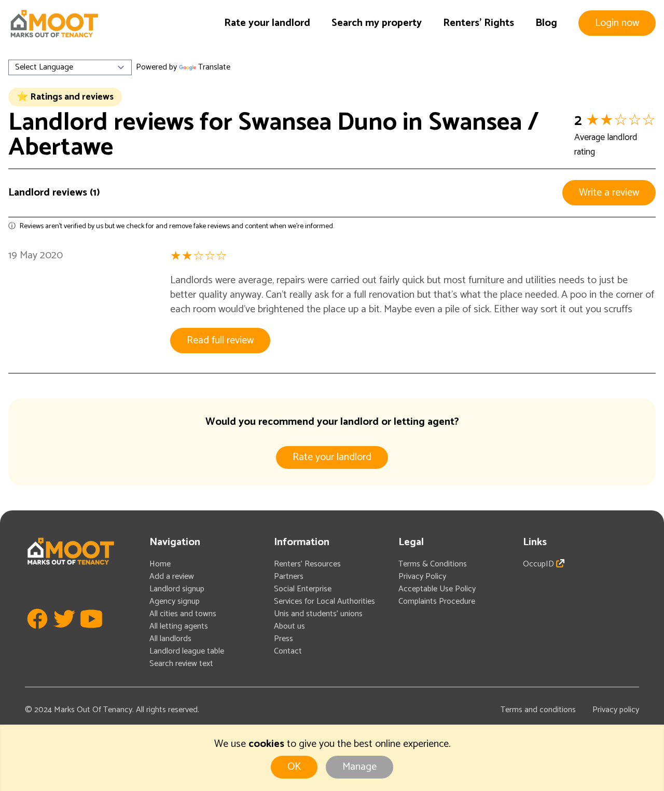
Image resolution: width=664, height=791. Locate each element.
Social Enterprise (302, 589)
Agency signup (174, 601)
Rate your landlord (267, 23)
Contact (288, 651)
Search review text (181, 664)
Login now (617, 23)
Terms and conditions (538, 710)
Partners (288, 577)
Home (160, 564)
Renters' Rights (478, 23)
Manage (359, 766)
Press (283, 639)
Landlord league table (186, 651)
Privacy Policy (422, 577)
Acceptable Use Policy (437, 589)
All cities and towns (182, 614)
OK (294, 766)
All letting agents (178, 626)
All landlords (170, 639)
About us (289, 626)
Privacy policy (615, 710)
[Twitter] (64, 634)
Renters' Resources (307, 564)
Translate (214, 67)
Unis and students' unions (318, 614)
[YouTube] (91, 634)
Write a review (609, 192)
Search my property (376, 23)
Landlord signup (176, 589)
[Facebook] (37, 634)
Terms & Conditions (432, 564)
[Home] (54, 23)
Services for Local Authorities (324, 601)
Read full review (220, 340)
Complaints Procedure (436, 601)
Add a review (171, 577)
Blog (546, 23)
